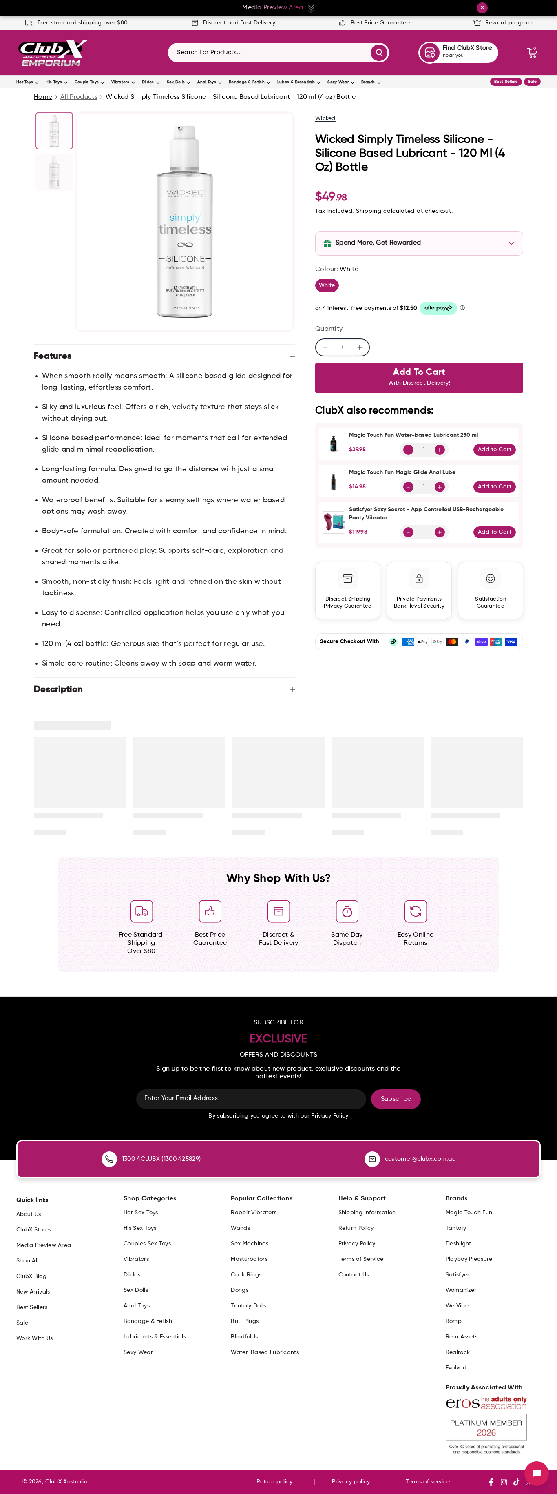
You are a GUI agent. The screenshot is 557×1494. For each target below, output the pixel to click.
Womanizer (461, 1290)
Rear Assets (461, 1337)
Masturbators (249, 1259)
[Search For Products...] (379, 53)
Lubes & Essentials (296, 82)
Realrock (458, 1352)
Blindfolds (244, 1337)
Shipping (369, 211)
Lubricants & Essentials (155, 1337)
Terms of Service (361, 1259)
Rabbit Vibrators (253, 1213)
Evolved (456, 1368)
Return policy (274, 1482)
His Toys (54, 82)
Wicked (325, 118)
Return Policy (356, 1228)
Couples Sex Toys (147, 1244)
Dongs (239, 1290)
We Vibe (457, 1306)
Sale (532, 82)
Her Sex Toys (141, 1213)
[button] (532, 53)
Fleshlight (458, 1244)
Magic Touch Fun (469, 1213)
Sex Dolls (176, 82)
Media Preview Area (43, 1245)
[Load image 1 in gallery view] (54, 130)
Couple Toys (87, 82)
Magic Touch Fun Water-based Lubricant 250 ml (413, 435)
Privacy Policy (357, 1244)
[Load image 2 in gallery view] (54, 172)
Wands (240, 1228)
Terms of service (428, 1482)
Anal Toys (206, 82)
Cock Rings (246, 1275)
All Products (78, 97)
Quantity (329, 329)
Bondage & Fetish (247, 82)
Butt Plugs (245, 1321)
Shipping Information (367, 1213)
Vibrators (120, 82)
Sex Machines (249, 1244)
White (329, 287)
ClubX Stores (33, 1230)
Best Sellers (506, 82)
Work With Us (34, 1338)
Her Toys (24, 82)
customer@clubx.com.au (420, 1159)
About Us (28, 1214)
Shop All (27, 1261)
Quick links (32, 1200)
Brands (368, 82)
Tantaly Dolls (248, 1306)
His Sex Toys (140, 1228)
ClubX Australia (66, 1482)
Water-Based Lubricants (265, 1352)
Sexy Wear (338, 82)
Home (43, 97)
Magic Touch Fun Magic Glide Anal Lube (402, 472)
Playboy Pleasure (469, 1259)
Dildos (148, 82)
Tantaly (456, 1228)
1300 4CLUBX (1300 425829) (161, 1159)
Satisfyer (458, 1275)
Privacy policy (351, 1482)
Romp (454, 1321)
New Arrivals (33, 1292)
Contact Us (353, 1275)
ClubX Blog (31, 1276)
